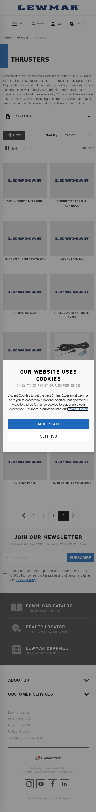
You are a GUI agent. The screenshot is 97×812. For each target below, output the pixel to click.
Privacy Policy (78, 409)
